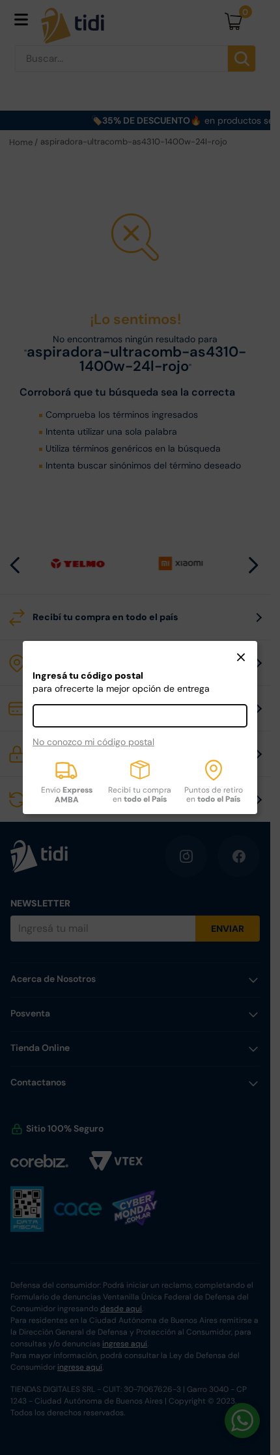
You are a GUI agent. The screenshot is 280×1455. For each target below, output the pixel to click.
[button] (240, 658)
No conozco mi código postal (93, 742)
